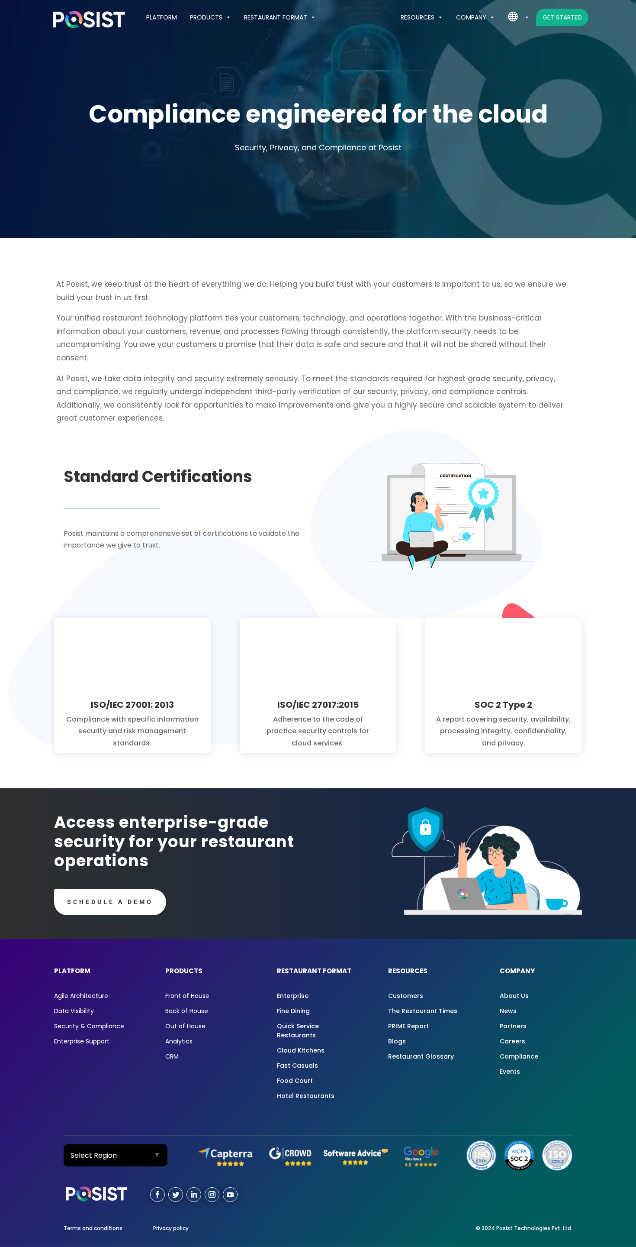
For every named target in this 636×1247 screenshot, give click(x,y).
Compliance (519, 1056)
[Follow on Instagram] (212, 1194)
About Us (514, 995)
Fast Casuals (297, 1065)
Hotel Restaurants (305, 1096)
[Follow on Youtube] (230, 1194)
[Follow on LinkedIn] (193, 1194)
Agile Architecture (81, 995)
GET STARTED (562, 17)
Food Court (295, 1080)
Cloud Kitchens (300, 1050)
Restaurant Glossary (421, 1056)
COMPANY (471, 17)
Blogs (397, 1041)
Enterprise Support (81, 1041)
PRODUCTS (206, 17)
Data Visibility (74, 1011)
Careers (512, 1041)
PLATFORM (161, 17)
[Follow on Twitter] (175, 1194)
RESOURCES (417, 17)
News (508, 1011)
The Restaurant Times (422, 1011)
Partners (513, 1026)
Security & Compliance (89, 1026)
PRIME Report (408, 1026)
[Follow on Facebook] (157, 1194)
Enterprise (292, 995)
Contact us (526, 1193)
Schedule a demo (110, 901)
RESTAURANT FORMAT (275, 17)
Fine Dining (293, 1011)
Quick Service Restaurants (298, 1031)
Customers (405, 995)
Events (510, 1071)
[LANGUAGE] (518, 17)
